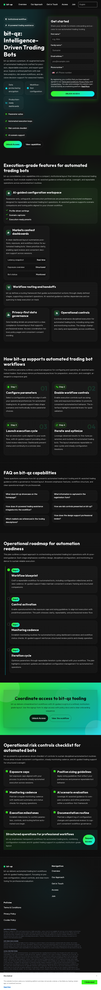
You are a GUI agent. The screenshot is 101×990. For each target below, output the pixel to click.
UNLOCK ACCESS (73, 94)
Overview (22, 4)
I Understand (89, 982)
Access (65, 4)
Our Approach (36, 4)
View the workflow (60, 718)
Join (73, 4)
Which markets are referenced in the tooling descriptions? (25, 520)
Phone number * (57, 67)
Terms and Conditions (70, 82)
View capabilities (33, 144)
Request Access (89, 840)
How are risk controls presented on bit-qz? (73, 506)
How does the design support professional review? (73, 517)
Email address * (57, 56)
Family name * (56, 45)
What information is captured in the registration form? (70, 496)
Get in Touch (52, 4)
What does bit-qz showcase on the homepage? (21, 496)
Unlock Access (13, 144)
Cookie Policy (56, 84)
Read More (85, 86)
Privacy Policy (84, 82)
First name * (55, 34)
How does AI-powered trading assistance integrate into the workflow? (24, 508)
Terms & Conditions (12, 907)
